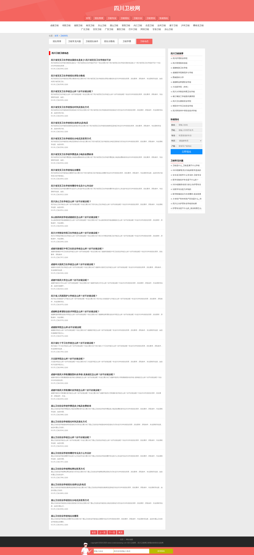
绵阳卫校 (66, 25)
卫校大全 (138, 18)
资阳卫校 (126, 25)
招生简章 (99, 18)
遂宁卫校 (173, 25)
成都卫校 (54, 25)
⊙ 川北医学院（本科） (180, 87)
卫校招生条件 (92, 41)
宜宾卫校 (97, 29)
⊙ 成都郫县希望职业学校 (181, 82)
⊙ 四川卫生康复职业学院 (181, 101)
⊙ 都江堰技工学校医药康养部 (183, 96)
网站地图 (129, 539)
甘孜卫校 (157, 29)
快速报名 (164, 18)
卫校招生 (125, 18)
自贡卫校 (150, 25)
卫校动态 (144, 41)
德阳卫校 (78, 25)
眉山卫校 (114, 25)
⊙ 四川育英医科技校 (179, 63)
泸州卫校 (185, 25)
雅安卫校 (121, 29)
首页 (88, 18)
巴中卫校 (133, 29)
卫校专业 (112, 18)
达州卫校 (161, 25)
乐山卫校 (102, 25)
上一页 (102, 532)
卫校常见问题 (74, 41)
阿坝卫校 (145, 29)
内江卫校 (138, 25)
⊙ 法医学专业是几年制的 (181, 189)
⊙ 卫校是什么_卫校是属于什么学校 (185, 165)
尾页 (120, 532)
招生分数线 (109, 41)
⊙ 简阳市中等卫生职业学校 (182, 106)
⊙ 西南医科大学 (177, 77)
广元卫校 (85, 29)
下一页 (112, 532)
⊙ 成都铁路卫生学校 (179, 68)
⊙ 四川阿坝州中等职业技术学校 (184, 111)
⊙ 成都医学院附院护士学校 (182, 72)
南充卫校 (90, 25)
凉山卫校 (168, 29)
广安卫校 (109, 29)
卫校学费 (127, 41)
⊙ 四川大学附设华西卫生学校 (183, 92)
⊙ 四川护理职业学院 (179, 58)
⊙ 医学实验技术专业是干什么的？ (185, 180)
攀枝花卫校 (198, 25)
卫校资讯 (151, 18)
